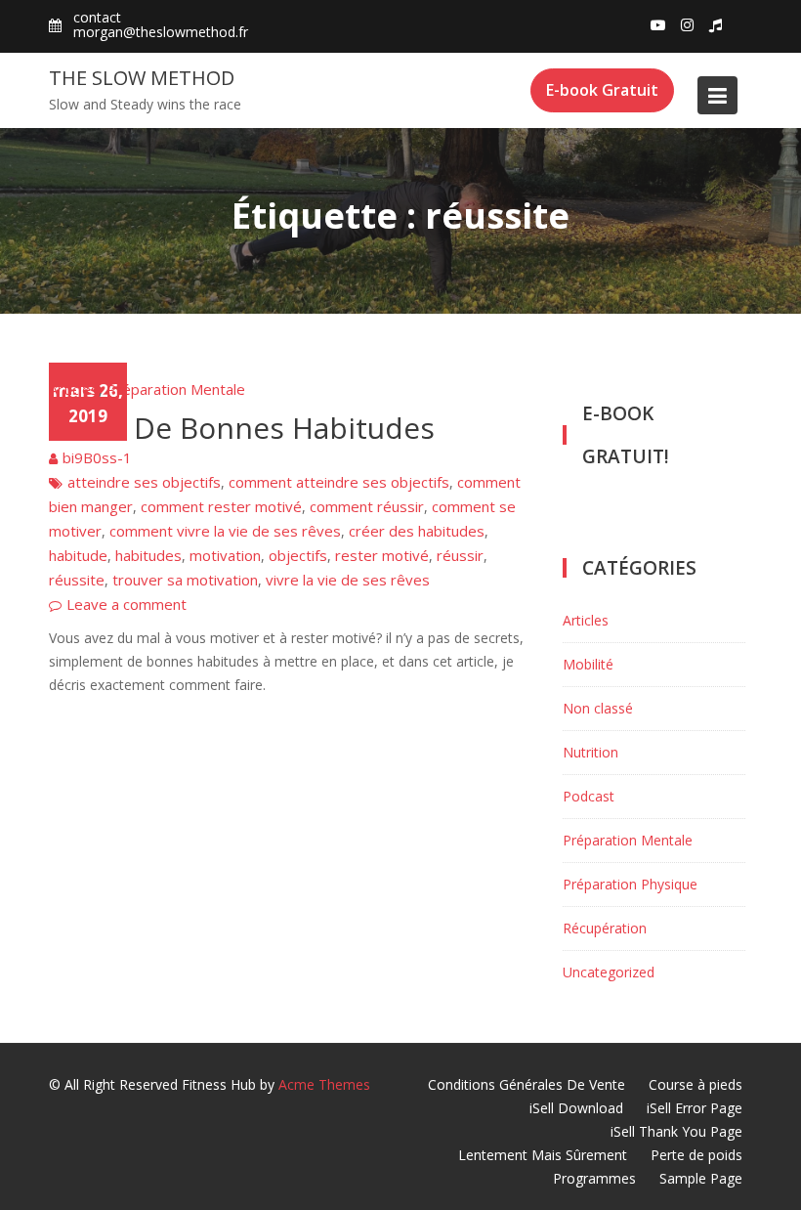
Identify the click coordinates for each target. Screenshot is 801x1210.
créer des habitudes (417, 530)
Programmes (594, 1178)
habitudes (148, 555)
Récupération (605, 928)
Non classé (598, 708)
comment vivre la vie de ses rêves (225, 530)
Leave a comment (126, 604)
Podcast (588, 796)
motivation (225, 555)
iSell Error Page (694, 1108)
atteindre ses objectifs (144, 482)
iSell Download (576, 1108)
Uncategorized (608, 972)
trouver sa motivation (185, 579)
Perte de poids (696, 1154)
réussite (77, 579)
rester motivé (382, 555)
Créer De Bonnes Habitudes (242, 428)
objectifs (298, 555)
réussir (460, 555)
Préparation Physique (630, 884)
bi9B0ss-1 (97, 457)
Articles (74, 389)
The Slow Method (141, 78)
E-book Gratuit (602, 90)
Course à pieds (695, 1084)
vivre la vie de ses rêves (348, 579)
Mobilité (588, 664)
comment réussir (367, 506)
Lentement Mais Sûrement (542, 1154)
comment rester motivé (221, 506)
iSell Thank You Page (676, 1131)
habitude (78, 555)
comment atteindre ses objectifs (339, 482)
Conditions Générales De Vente (526, 1084)
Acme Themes (324, 1084)
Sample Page (700, 1178)
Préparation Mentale (175, 389)
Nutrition (590, 752)
